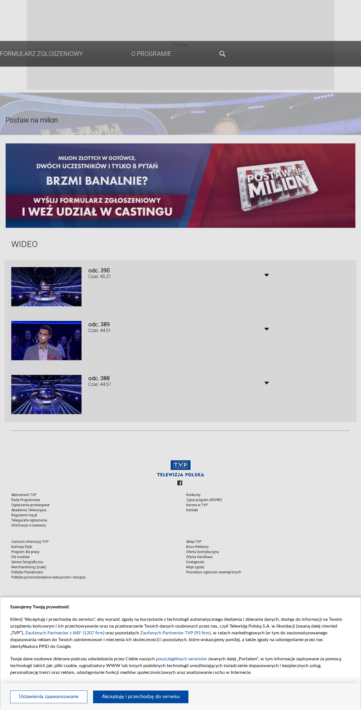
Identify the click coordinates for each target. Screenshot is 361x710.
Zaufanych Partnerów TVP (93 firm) (175, 633)
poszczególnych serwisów (181, 659)
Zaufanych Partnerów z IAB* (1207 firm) (64, 633)
